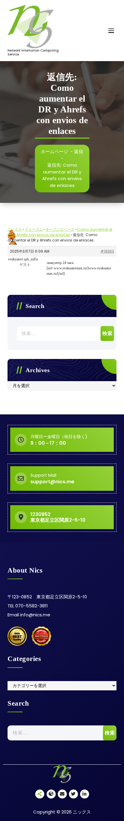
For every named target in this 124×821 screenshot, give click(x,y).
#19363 (107, 251)
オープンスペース (59, 229)
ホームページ (54, 151)
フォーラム (34, 229)
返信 (78, 151)
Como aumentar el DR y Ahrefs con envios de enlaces (60, 232)
